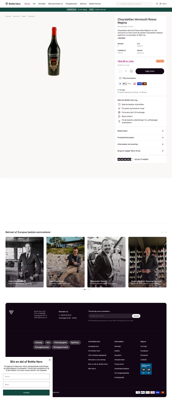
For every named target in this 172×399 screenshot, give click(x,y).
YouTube (143, 346)
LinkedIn (143, 360)
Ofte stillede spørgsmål (97, 355)
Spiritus (83, 4)
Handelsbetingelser (121, 369)
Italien (24, 16)
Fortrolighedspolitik (121, 373)
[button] (81, 289)
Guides (117, 351)
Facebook (144, 355)
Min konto (92, 369)
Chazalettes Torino (125, 26)
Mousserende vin (55, 4)
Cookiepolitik (119, 377)
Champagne (60, 342)
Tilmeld (136, 316)
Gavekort (117, 355)
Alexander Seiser (98, 281)
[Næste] (166, 232)
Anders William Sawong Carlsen (146, 281)
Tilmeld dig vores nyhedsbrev (99, 311)
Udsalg (27, 4)
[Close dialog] (49, 360)
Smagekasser (71, 4)
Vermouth (16, 16)
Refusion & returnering (96, 360)
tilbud (85, 9)
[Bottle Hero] (12, 4)
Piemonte (31, 16)
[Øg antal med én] (131, 71)
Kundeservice (93, 346)
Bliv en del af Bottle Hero (98, 364)
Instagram (144, 351)
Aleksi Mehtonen (16, 281)
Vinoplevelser (119, 360)
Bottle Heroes (95, 4)
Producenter (119, 364)
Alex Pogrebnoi (56, 281)
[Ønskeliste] (157, 3)
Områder (42, 4)
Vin (34, 4)
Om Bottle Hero (94, 351)
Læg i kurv (150, 71)
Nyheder (117, 346)
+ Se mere (121, 38)
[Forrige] (162, 232)
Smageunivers (60, 347)
